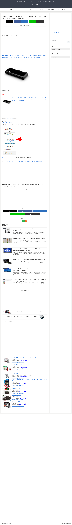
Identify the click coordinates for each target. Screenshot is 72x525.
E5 (39, 184)
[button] (40, 21)
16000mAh (13, 184)
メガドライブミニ (16, 388)
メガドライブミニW (16, 395)
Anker (27, 184)
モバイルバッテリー (12, 186)
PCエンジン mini (16, 401)
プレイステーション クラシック (19, 373)
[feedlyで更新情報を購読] (23, 221)
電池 (9, 184)
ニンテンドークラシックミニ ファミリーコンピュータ (24, 357)
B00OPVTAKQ (35, 184)
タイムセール (6, 186)
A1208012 (18, 184)
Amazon (23, 184)
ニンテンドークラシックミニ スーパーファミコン (23, 364)
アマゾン (43, 184)
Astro (30, 184)
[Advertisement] (24, 30)
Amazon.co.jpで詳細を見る (8, 122)
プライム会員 (5, 157)
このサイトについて (55, 32)
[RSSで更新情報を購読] (26, 221)
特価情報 (5, 184)
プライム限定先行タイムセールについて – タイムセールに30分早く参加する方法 (23, 161)
